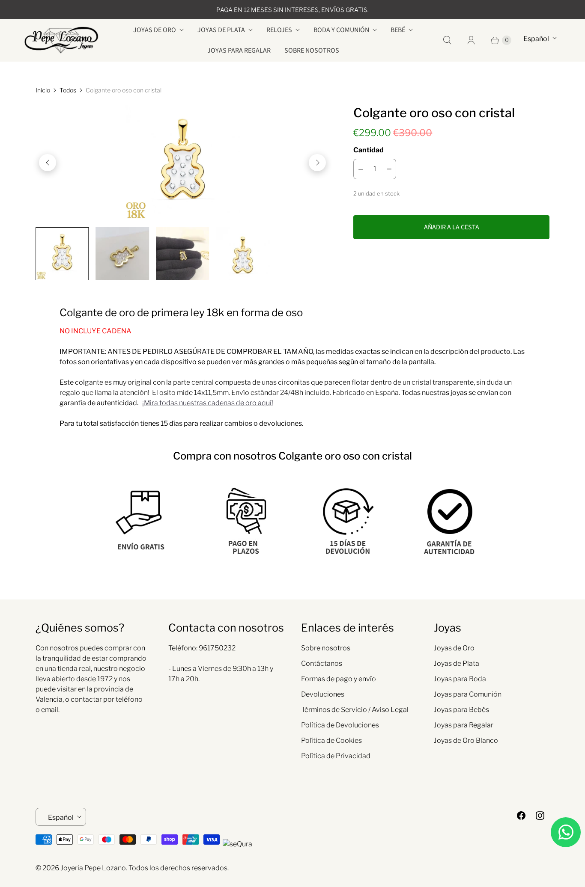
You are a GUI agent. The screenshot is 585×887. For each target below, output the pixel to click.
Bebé (398, 30)
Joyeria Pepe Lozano (93, 868)
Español (536, 39)
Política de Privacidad (335, 756)
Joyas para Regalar (239, 50)
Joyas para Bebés (461, 710)
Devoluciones (322, 694)
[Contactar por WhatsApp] (566, 832)
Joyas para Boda (460, 679)
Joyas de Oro (154, 30)
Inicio (43, 90)
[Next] (317, 162)
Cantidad (368, 150)
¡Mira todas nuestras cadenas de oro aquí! (207, 403)
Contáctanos (321, 663)
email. (50, 710)
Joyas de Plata (221, 30)
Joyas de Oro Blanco (466, 740)
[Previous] (47, 162)
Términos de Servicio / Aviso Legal (355, 710)
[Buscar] (447, 40)
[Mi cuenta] (471, 40)
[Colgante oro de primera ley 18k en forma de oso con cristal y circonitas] (182, 162)
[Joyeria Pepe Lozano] (61, 40)
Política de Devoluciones (340, 725)
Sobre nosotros (311, 50)
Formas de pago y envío (338, 679)
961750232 (217, 648)
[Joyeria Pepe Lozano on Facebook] (521, 815)
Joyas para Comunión (467, 694)
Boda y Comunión (341, 30)
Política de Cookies (331, 740)
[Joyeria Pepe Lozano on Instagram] (540, 815)
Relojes (279, 30)
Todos (68, 90)
